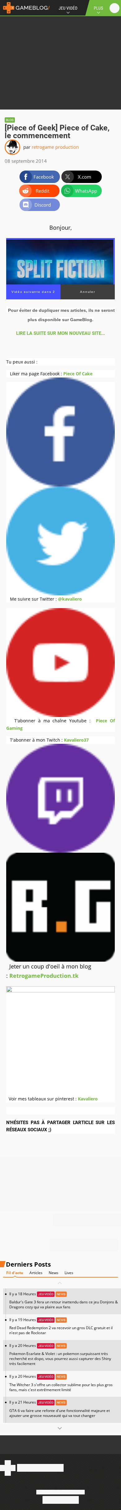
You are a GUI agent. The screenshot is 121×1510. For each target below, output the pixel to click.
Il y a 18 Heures (63, 1300)
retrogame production (55, 147)
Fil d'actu (14, 1272)
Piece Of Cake (77, 374)
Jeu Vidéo (68, 8)
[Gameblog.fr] (25, 8)
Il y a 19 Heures (61, 1326)
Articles (36, 1272)
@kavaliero (70, 599)
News (53, 1272)
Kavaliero (88, 1099)
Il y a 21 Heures (59, 1409)
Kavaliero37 (76, 740)
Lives (69, 1272)
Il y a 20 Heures (60, 1354)
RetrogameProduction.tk (43, 975)
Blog (10, 120)
